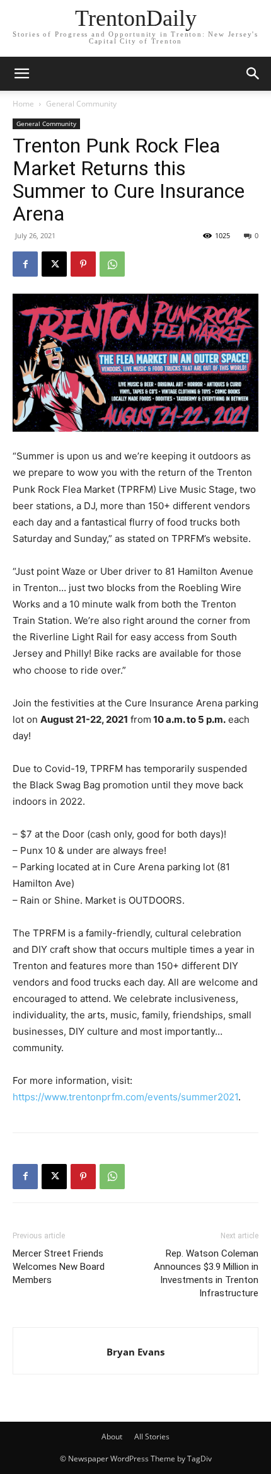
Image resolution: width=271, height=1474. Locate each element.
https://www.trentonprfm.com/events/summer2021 (125, 1097)
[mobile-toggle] (21, 74)
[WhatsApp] (112, 264)
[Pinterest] (83, 264)
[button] (253, 74)
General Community (81, 103)
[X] (54, 264)
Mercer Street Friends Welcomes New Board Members (59, 1267)
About (111, 1436)
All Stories (152, 1436)
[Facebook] (25, 264)
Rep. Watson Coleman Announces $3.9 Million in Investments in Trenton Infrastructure (206, 1273)
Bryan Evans (135, 1351)
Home (23, 103)
